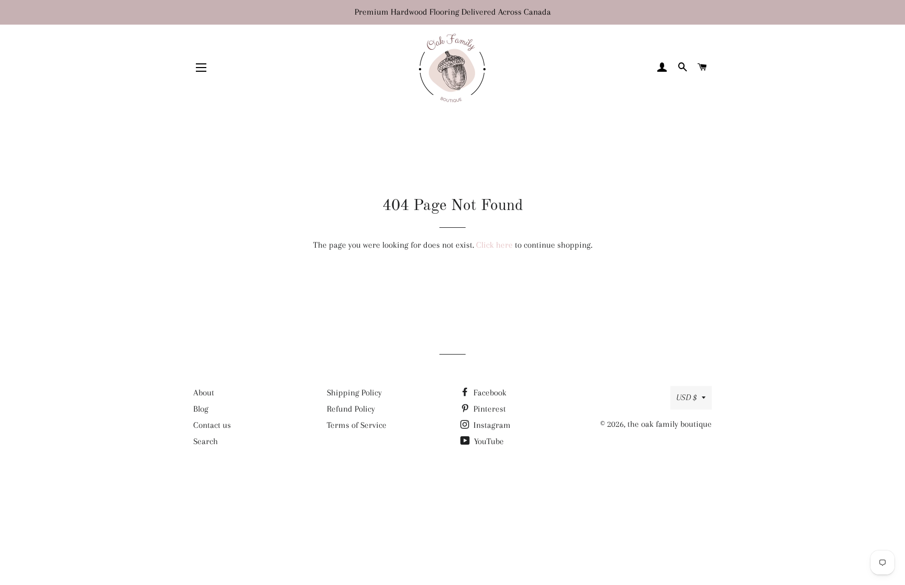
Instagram (491, 425)
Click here (494, 245)
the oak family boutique (669, 424)
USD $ (686, 397)
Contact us (212, 425)
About (203, 393)
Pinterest (488, 409)
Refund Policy (351, 409)
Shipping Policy (354, 393)
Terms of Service (357, 425)
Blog (200, 409)
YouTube (488, 441)
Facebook (488, 393)
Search (205, 441)
